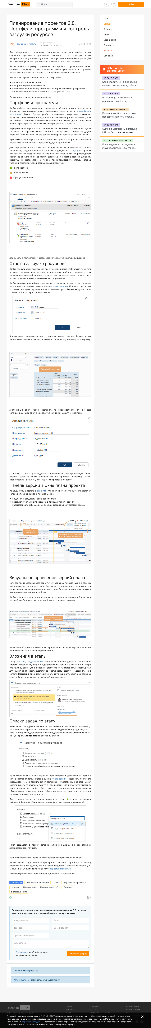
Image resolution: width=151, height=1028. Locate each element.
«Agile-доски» (59, 778)
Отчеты (56, 882)
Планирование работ (50, 887)
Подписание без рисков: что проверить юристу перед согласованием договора (119, 117)
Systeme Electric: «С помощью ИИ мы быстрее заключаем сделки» (120, 132)
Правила (93, 1009)
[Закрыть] (142, 1016)
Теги (106, 18)
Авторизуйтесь (21, 980)
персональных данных (33, 1021)
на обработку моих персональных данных (31, 953)
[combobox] (30, 935)
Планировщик (29, 887)
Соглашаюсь (21, 952)
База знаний (110, 39)
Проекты (68, 887)
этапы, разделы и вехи (31, 661)
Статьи (107, 24)
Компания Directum (26, 44)
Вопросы (108, 29)
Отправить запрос (78, 953)
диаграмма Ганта (19, 892)
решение (15, 887)
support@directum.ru (60, 868)
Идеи (106, 34)
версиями (42, 490)
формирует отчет (59, 286)
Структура (75, 150)
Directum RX (16, 882)
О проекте (95, 1006)
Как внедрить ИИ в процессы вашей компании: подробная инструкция (119, 85)
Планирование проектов (37, 882)
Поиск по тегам (132, 1009)
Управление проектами (75, 882)
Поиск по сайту (132, 1006)
